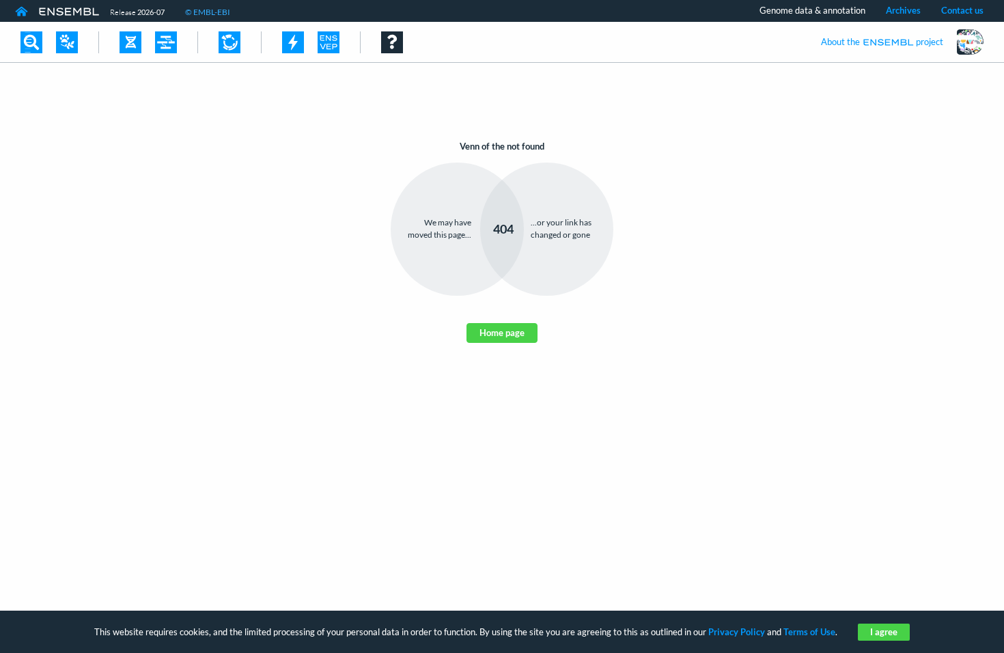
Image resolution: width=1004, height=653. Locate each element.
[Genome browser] (130, 42)
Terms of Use (809, 631)
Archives (903, 10)
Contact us (962, 10)
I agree (883, 631)
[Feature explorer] (229, 42)
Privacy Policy (736, 631)
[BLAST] (293, 42)
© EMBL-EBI (207, 12)
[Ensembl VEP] (328, 42)
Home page (502, 332)
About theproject (882, 41)
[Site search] (31, 42)
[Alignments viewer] (166, 42)
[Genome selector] (67, 42)
